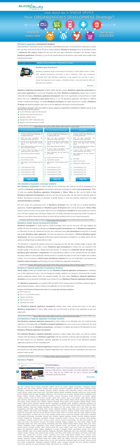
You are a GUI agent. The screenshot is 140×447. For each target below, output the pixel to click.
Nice (75, 422)
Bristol (85, 390)
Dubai (53, 399)
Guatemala (83, 403)
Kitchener (64, 409)
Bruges (30, 392)
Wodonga (85, 442)
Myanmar (64, 420)
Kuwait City (88, 411)
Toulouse (20, 438)
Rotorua (20, 431)
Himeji (82, 405)
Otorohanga (26, 425)
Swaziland (26, 436)
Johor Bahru (30, 409)
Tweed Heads (34, 440)
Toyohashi (39, 438)
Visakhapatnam (30, 442)
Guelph (19, 405)
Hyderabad (46, 407)
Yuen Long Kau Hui (56, 444)
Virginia (23, 442)
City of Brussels (58, 394)
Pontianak (58, 425)
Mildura (86, 414)
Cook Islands (86, 396)
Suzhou (20, 436)
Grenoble (48, 403)
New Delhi (79, 420)
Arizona (33, 388)
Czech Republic (75, 398)
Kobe (73, 409)
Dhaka (83, 398)
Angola (65, 387)
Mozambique (21, 420)
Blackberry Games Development (46, 63)
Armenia (45, 388)
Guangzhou (75, 403)
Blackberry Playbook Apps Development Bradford (81, 315)
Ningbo (27, 423)
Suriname (88, 435)
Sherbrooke (59, 431)
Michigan (76, 414)
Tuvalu (28, 440)
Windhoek (53, 442)
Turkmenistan (21, 440)
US (50, 440)
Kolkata (83, 409)
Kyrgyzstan (21, 412)
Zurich (71, 444)
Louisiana (70, 412)
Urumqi (47, 440)
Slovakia (25, 433)
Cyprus (68, 398)
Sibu (77, 431)
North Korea (58, 423)
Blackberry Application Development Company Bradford (68, 125)
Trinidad (54, 438)
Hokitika (20, 407)
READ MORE (91, 377)
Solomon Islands (43, 433)
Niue (31, 423)
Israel (86, 407)
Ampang (38, 387)
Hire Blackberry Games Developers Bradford (83, 264)
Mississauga (30, 416)
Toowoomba (87, 436)
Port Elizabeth (72, 425)
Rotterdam (25, 431)
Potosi (43, 427)
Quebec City (21, 429)
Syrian (54, 436)
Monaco (74, 416)
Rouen (30, 431)
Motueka (82, 418)
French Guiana (64, 401)
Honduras (26, 407)
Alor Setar (20, 387)
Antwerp (93, 387)
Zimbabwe (65, 444)
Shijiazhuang (67, 431)
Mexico (63, 414)
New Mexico (25, 422)
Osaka (94, 423)
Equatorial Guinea (90, 399)
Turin (89, 438)
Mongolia (86, 416)
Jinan (94, 407)
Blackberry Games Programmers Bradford (65, 264)
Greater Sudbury (22, 403)
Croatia (54, 398)
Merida (58, 414)
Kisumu (51, 409)
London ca (64, 412)
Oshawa (20, 425)
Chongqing (42, 394)
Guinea (28, 405)
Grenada (42, 403)
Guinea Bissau (35, 405)
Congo (71, 396)
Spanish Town (31, 435)
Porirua (64, 425)
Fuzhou (94, 401)
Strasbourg (52, 435)
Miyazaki (55, 416)
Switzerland (38, 436)
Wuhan (19, 444)
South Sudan (92, 433)
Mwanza (57, 420)
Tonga (81, 436)
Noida (35, 423)
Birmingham (21, 390)
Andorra (52, 387)
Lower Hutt (77, 412)
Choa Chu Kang (33, 394)
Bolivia (36, 390)
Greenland (36, 403)
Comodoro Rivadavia (48, 396)
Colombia (31, 396)
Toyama (33, 438)
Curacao (63, 398)
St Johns (45, 435)
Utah (56, 440)
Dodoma (93, 398)
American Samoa (29, 387)
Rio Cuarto (56, 429)
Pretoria (48, 427)
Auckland (62, 388)
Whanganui (39, 442)
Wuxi (23, 444)
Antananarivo (78, 387)
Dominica (24, 399)
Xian (33, 444)
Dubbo (57, 399)
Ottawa (33, 425)
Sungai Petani (69, 435)
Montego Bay (28, 418)
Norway (81, 423)
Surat (82, 435)
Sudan (62, 435)
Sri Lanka (39, 435)
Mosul (77, 418)
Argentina (20, 388)
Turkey (94, 438)
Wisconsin (79, 442)
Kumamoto (64, 411)
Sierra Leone (83, 431)
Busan (19, 394)
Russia (35, 431)
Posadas (37, 427)
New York (42, 422)
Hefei (67, 405)
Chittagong (25, 394)
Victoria (82, 440)
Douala (48, 399)
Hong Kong (33, 407)
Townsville (27, 438)
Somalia (51, 433)
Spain (24, 435)
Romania (84, 429)
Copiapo (93, 396)
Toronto (94, 436)
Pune (94, 427)
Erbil (19, 401)
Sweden (32, 436)
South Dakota (76, 433)
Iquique (56, 407)
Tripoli (59, 438)
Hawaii (63, 405)
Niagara (64, 422)
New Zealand (50, 422)
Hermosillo (73, 405)
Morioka (65, 418)
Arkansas (39, 388)
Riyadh (70, 429)
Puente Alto (54, 427)
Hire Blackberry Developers (65, 63)
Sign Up (30, 179)
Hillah (78, 405)
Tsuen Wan (74, 438)
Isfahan (73, 407)
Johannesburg (21, 409)
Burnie (88, 392)
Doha (19, 399)
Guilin (23, 405)
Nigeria (83, 422)
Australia (76, 388)
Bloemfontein (29, 390)
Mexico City (69, 414)
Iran (61, 407)
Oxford (47, 425)
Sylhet (50, 436)
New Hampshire (88, 420)
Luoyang (93, 412)
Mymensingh (71, 420)
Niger (79, 422)
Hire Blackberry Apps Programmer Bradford (29, 219)
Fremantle (56, 401)
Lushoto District (26, 414)
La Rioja (47, 414)
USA (53, 440)
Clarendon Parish (79, 394)
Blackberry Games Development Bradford (29, 264)
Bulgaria (56, 392)
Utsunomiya (61, 440)
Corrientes (26, 398)
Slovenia (31, 433)
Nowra (85, 423)
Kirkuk (46, 409)
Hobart (94, 405)
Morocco (71, 418)
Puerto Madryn (63, 427)
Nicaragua (70, 422)
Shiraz (74, 431)
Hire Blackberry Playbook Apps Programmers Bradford (83, 355)
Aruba (50, 388)
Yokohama (42, 444)
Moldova (61, 416)
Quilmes (36, 429)
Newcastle (58, 422)
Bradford (55, 390)
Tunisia (85, 438)
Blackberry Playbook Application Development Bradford (30, 315)
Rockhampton (77, 429)
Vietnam (88, 440)
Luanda (82, 412)
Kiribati (41, 409)
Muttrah (52, 420)
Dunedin (66, 399)
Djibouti (88, 398)
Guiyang (42, 405)
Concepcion (64, 396)
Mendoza (52, 414)
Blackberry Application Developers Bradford (57, 220)
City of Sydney (68, 394)
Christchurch (49, 394)
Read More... (91, 85)
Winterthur (72, 442)
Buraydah (74, 392)
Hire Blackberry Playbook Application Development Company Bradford (33, 355)
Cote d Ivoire (41, 398)
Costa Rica (33, 398)
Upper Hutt (77, 440)
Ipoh (52, 407)
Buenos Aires (41, 392)
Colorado (37, 396)
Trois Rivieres (66, 438)
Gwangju (53, 405)
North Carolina (42, 423)
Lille (38, 412)
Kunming (70, 411)
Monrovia (93, 416)
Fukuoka (88, 401)
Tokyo (77, 436)
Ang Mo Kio (58, 387)
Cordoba (20, 398)
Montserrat (58, 418)
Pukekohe (89, 427)
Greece (30, 403)
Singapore (90, 431)
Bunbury (61, 392)
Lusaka (19, 414)
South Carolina (67, 433)
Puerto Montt (73, 427)
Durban (72, 399)
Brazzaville (73, 390)
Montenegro (36, 418)
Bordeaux (42, 390)
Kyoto (94, 411)
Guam (69, 403)
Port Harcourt (81, 425)
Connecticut (77, 396)
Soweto (20, 435)
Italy (90, 407)
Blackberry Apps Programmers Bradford (46, 126)
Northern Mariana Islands (70, 423)
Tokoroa (72, 436)
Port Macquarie (91, 425)
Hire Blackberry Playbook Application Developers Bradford (56, 356)
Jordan (36, 409)
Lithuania (47, 412)
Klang (69, 409)
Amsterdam (45, 387)
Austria (82, 388)
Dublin (61, 399)
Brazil (67, 390)
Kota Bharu (89, 409)
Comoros (57, 396)
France (38, 401)
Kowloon (25, 411)
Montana (20, 418)
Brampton (61, 390)
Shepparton (52, 431)
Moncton (80, 416)
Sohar (36, 433)
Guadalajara (55, 403)
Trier (49, 438)
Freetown (50, 401)
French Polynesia (74, 401)
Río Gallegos (63, 429)
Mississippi (38, 416)
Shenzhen (45, 431)
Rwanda (39, 431)
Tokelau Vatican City (63, 436)
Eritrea (23, 401)
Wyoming (28, 444)
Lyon (43, 414)
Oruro (89, 423)
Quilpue (42, 429)
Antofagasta (86, 387)
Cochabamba (88, 394)
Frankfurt (44, 401)
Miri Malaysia (22, 416)
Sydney (45, 436)
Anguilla (70, 387)
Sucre (58, 435)
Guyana (48, 405)
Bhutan (94, 388)
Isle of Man (80, 407)
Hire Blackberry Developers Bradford (68, 219)
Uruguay (41, 440)
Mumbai (35, 420)
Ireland (68, 407)
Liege (34, 412)
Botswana (49, 390)
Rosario (94, 429)
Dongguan (43, 399)
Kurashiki (76, 411)
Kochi (77, 409)
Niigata (88, 422)
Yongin (48, 444)
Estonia (28, 401)
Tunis (80, 438)
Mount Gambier (91, 418)
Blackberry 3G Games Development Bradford (56, 265)
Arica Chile (27, 388)
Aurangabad (69, 388)
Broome (25, 392)
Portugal (31, 427)
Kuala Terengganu (43, 411)
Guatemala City (91, 403)
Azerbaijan (88, 388)
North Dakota (50, 423)
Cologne (25, 396)
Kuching (57, 411)
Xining (36, 444)
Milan (81, 414)
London (58, 412)
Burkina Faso (82, 392)
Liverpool (53, 412)
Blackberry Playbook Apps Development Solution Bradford (67, 316)
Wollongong (92, 442)
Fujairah (83, 401)
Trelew (45, 438)
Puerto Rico (81, 427)
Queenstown (29, 429)
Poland (52, 425)
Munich (41, 420)
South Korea (83, 433)
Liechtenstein (28, 412)
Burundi (93, 392)
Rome (89, 429)
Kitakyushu (57, 409)
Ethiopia (33, 401)
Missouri (45, 416)
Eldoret (77, 399)
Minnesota (92, 414)
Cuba (58, 398)
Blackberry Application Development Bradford (28, 125)
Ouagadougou (40, 425)
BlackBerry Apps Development (27, 63)
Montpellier (44, 418)
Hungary (40, 407)
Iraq (64, 407)
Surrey (94, 435)
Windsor (59, 442)
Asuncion (55, 388)
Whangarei (47, 442)
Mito (50, 416)
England (82, 399)
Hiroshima (88, 405)
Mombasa (68, 416)
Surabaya (77, 435)
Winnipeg (65, 442)
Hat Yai (59, 405)
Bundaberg (68, 392)
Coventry (48, 398)
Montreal (51, 418)
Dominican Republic (33, 399)
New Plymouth (34, 422)
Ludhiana (87, 412)
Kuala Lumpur (33, 411)
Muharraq (29, 420)
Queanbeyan (48, 429)
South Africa (58, 433)
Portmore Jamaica (23, 427)
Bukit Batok (49, 392)
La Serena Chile (36, 414)
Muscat (46, 420)
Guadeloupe (63, 403)
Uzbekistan (69, 440)
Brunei (35, 392)
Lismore (42, 412)
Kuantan (51, 411)
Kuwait (82, 411)
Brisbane (80, 390)
